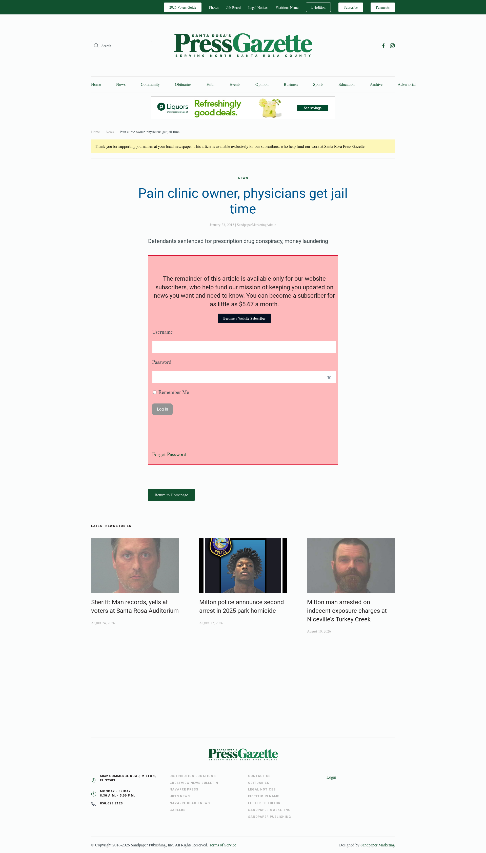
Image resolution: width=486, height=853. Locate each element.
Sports (318, 84)
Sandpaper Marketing (377, 844)
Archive (376, 84)
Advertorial (407, 84)
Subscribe (351, 7)
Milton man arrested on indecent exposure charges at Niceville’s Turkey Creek (347, 611)
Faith (210, 84)
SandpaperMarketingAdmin (256, 224)
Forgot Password (169, 454)
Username (162, 331)
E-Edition (318, 7)
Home (96, 84)
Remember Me (173, 392)
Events (235, 84)
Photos (214, 7)
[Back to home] (243, 45)
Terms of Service (222, 844)
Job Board (233, 7)
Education (346, 84)
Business (291, 84)
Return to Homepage (171, 494)
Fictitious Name (287, 7)
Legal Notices (258, 7)
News (121, 84)
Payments (383, 7)
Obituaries (183, 84)
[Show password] (329, 377)
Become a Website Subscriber (244, 318)
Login (331, 777)
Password (161, 361)
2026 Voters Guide (182, 7)
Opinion (262, 84)
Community (150, 84)
